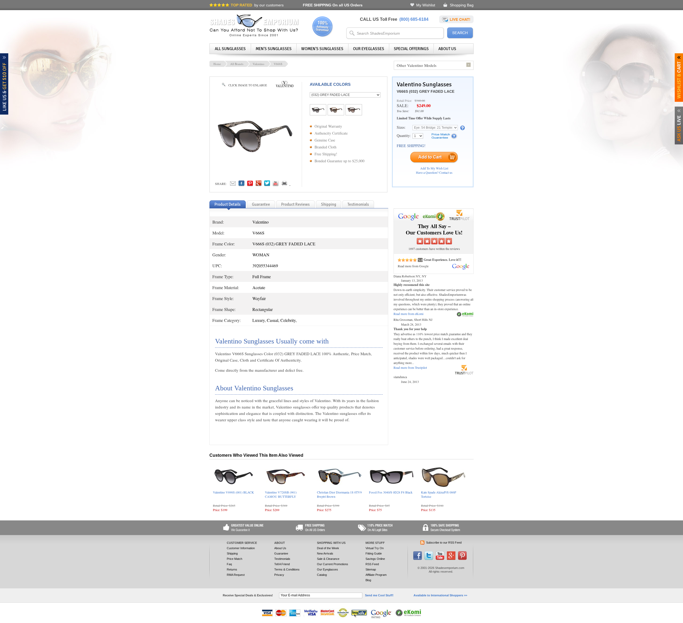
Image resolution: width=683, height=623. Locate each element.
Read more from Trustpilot (410, 367)
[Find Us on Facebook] (417, 558)
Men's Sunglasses (274, 48)
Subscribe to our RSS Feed (444, 542)
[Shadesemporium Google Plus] (451, 558)
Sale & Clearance (328, 558)
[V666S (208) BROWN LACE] (336, 112)
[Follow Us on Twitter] (428, 558)
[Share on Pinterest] (250, 184)
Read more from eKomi (408, 314)
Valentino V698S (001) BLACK (233, 492)
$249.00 (424, 105)
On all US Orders (333, 5)
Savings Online (375, 558)
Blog (368, 580)
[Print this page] (296, 184)
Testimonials (282, 558)
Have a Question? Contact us (434, 172)
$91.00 (419, 111)
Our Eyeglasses (368, 48)
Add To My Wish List (434, 168)
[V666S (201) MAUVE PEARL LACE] (353, 112)
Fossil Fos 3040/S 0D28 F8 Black (390, 492)
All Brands (236, 64)
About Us (447, 48)
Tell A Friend (282, 564)
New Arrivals (325, 553)
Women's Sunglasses (322, 48)
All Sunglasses (230, 48)
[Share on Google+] (258, 184)
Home (217, 64)
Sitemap (371, 569)
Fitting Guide (374, 553)
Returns (232, 569)
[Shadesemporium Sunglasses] (254, 36)
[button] (682, 622)
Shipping (232, 553)
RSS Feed (372, 564)
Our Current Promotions (332, 564)
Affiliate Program (376, 574)
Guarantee (281, 553)
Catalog (322, 574)
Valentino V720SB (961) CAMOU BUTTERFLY (281, 494)
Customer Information (241, 548)
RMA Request (236, 574)
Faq (229, 564)
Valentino (258, 64)
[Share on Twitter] (267, 184)
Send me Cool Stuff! (379, 595)
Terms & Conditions (287, 569)
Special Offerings (411, 48)
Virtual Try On (375, 548)
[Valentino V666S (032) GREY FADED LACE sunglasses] (255, 157)
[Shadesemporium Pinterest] (462, 558)
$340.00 (420, 100)
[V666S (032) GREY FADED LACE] (318, 112)
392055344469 (265, 265)
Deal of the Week (328, 548)
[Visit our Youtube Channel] (440, 558)
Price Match (234, 558)
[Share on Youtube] (276, 184)
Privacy (279, 574)
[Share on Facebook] (241, 184)
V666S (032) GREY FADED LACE (425, 91)
